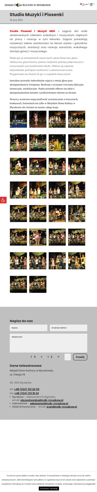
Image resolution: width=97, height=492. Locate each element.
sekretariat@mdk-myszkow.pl (49, 403)
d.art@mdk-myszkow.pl (62, 406)
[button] (3, 200)
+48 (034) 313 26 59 (26, 389)
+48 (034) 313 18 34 (26, 393)
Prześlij (80, 357)
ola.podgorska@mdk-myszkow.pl (41, 400)
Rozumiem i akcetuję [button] (48, 488)
